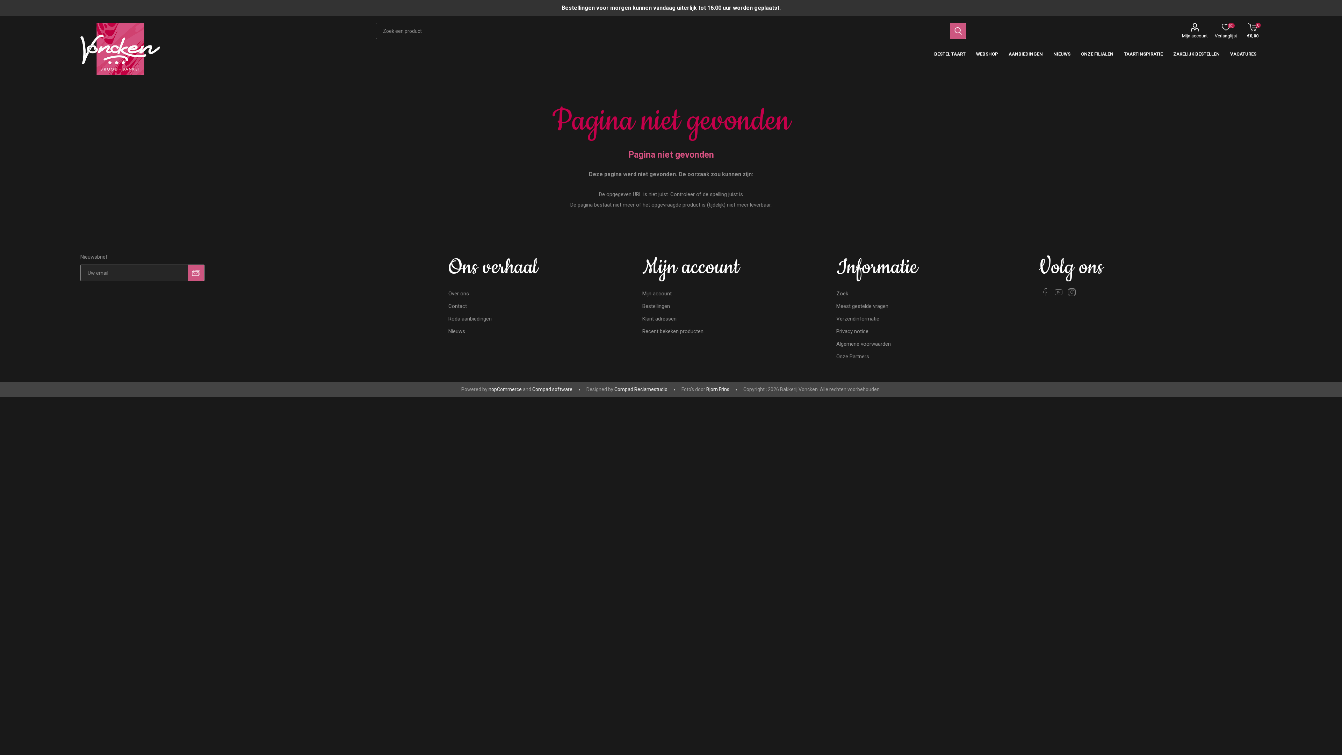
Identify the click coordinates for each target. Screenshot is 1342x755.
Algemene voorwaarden (863, 344)
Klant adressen (659, 319)
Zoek (842, 293)
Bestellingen (656, 306)
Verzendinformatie (857, 319)
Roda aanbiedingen (470, 319)
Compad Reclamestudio (641, 389)
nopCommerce (505, 389)
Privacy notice (852, 331)
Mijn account (1195, 35)
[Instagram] (1071, 292)
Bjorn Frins (717, 389)
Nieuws (456, 331)
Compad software (552, 389)
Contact (457, 306)
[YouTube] (1058, 292)
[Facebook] (1045, 292)
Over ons (458, 293)
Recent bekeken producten (673, 331)
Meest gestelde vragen (862, 306)
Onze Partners (852, 356)
